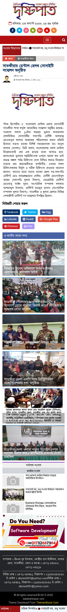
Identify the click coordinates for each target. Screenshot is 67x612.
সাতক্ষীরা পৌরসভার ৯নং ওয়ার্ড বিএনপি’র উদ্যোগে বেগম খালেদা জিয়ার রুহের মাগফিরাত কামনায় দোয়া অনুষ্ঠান (32, 305)
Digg (48, 212)
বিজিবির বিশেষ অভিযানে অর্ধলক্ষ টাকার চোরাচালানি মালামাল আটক (28, 270)
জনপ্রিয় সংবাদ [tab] (33, 471)
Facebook (12, 212)
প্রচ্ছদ (10, 58)
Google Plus (50, 219)
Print (30, 226)
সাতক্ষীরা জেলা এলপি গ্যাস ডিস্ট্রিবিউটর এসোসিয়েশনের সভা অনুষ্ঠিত (28, 381)
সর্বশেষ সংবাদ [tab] (33, 465)
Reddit (29, 219)
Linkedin (12, 219)
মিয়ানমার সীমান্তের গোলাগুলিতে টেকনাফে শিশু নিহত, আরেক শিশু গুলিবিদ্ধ (41, 506)
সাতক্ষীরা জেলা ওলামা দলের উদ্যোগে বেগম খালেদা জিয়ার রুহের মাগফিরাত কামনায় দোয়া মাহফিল (32, 453)
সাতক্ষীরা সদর (27, 58)
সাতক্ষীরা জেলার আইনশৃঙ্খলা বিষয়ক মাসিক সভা (31, 344)
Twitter (31, 212)
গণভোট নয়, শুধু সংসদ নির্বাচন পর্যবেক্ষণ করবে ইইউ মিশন (45, 491)
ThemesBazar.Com (47, 602)
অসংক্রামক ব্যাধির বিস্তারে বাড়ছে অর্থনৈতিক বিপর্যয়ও (41, 477)
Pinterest (12, 226)
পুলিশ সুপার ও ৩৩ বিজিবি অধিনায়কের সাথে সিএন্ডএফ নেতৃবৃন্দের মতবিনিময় (31, 418)
